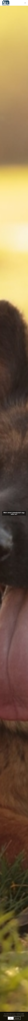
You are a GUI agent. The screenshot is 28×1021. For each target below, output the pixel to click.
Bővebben (17, 1018)
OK (10, 1018)
